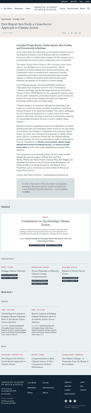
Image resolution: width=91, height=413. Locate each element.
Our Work (8, 9)
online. (27, 192)
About (82, 9)
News (28, 9)
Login (87, 1)
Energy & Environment (37, 245)
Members (19, 9)
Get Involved (72, 9)
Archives (73, 1)
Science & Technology (54, 245)
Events (62, 9)
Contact (83, 390)
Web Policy (74, 407)
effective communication (47, 142)
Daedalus (68, 382)
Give (81, 1)
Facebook (66, 401)
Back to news (8, 33)
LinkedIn (70, 401)
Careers (67, 390)
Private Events (70, 394)
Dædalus (64, 1)
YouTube (74, 401)
